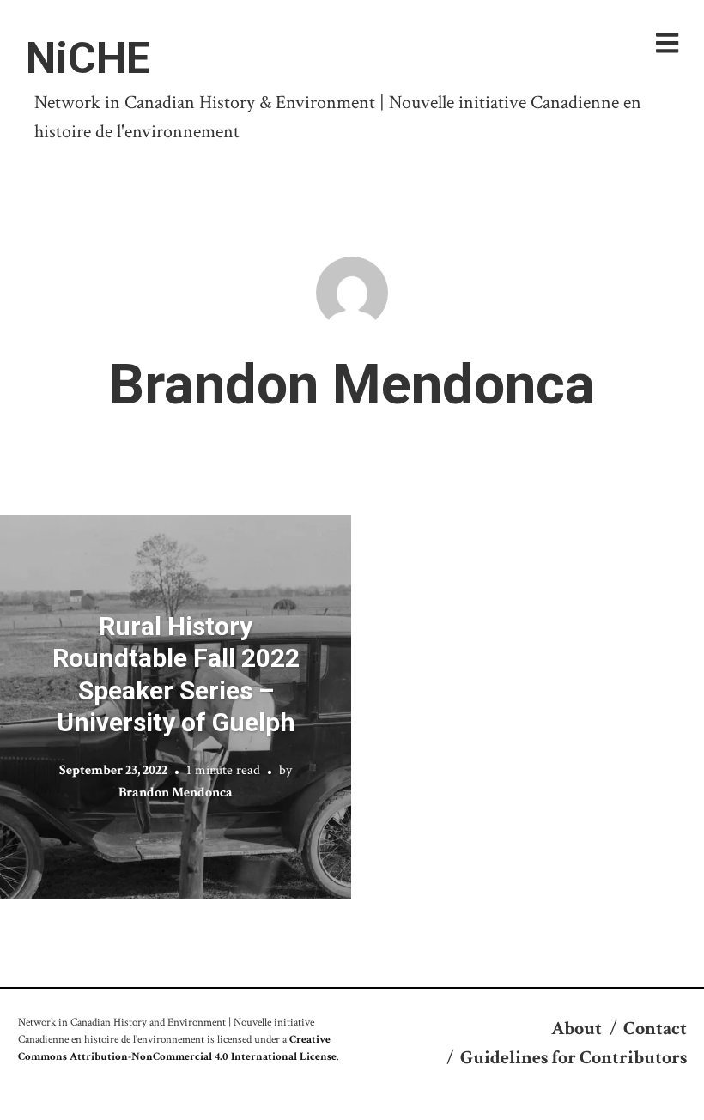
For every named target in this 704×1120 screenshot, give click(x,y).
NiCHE (88, 58)
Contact (655, 1028)
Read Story (175, 707)
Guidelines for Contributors (573, 1057)
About (576, 1028)
